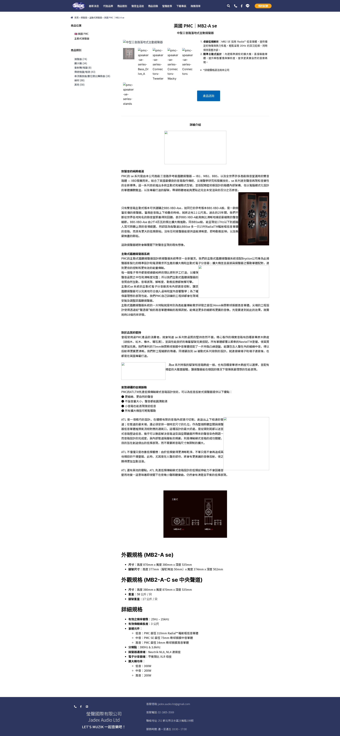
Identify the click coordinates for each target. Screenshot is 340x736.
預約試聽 (263, 6)
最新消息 (94, 6)
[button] (228, 6)
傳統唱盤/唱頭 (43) (84, 72)
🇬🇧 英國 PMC (81, 33)
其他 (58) (79, 84)
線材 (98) (79, 80)
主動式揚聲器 (95, 17)
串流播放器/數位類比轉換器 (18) (92, 76)
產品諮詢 (208, 96)
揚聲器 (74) (80, 59)
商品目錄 (153, 6)
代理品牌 (108, 6)
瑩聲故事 (167, 6)
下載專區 (181, 6)
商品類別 (122, 6)
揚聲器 (84, 17)
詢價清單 (195, 6)
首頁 (76, 17)
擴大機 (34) (80, 63)
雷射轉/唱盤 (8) (82, 67)
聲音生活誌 (137, 6)
